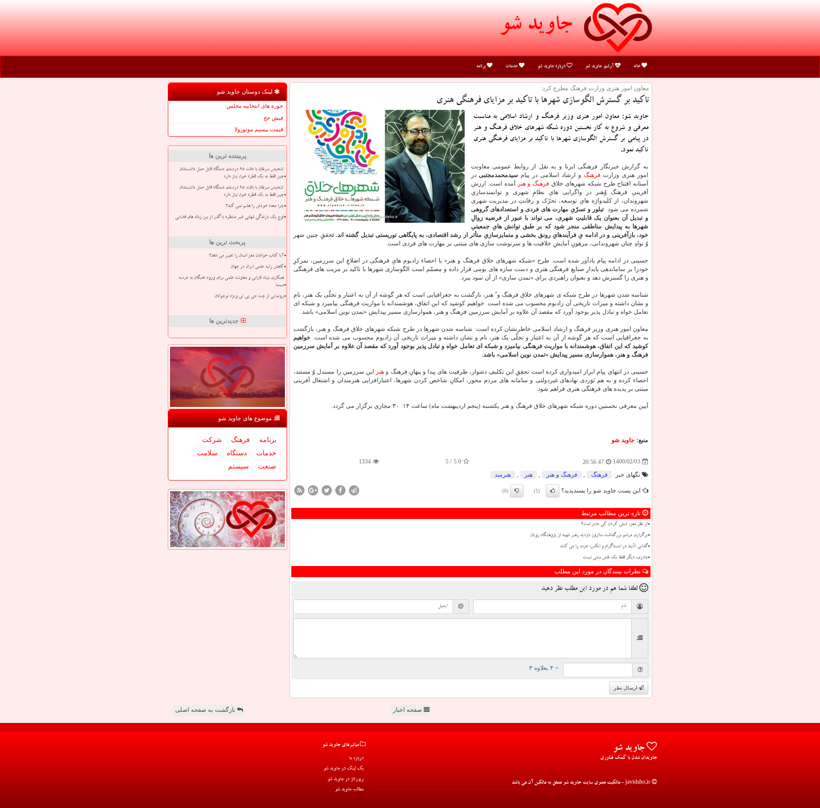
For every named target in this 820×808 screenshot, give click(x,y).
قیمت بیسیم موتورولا (258, 129)
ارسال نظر (626, 688)
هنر (380, 372)
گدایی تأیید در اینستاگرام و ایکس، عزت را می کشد (603, 546)
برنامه (481, 66)
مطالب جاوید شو (349, 790)
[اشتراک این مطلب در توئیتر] (327, 490)
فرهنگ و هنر (533, 183)
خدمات (512, 66)
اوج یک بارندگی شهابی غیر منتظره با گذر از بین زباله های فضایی (229, 217)
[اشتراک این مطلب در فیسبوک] (340, 490)
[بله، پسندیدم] (552, 490)
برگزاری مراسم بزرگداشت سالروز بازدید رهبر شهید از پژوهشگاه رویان (588, 535)
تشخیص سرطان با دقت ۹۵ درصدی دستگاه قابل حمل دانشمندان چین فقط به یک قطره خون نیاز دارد (231, 173)
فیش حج (273, 118)
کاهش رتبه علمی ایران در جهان (257, 267)
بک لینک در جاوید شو (343, 769)
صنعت (267, 466)
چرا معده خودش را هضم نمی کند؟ (255, 206)
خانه (637, 66)
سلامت (207, 453)
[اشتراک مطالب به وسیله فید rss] (299, 490)
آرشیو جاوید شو (600, 66)
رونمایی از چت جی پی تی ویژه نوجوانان (249, 296)
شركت (212, 439)
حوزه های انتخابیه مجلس (254, 106)
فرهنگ (592, 175)
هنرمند (503, 475)
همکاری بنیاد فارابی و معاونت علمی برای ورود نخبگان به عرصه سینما (231, 282)
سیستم (238, 466)
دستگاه (237, 453)
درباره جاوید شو (552, 66)
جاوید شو (535, 26)
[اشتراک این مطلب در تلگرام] (354, 490)
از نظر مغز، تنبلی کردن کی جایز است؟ (614, 524)
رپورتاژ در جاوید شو (345, 779)
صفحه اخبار (408, 710)
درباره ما (356, 758)
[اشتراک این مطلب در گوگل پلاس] (313, 490)
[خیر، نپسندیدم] (517, 490)
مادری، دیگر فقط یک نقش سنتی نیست (615, 557)
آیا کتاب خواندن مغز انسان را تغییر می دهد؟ (246, 256)
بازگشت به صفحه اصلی (206, 710)
